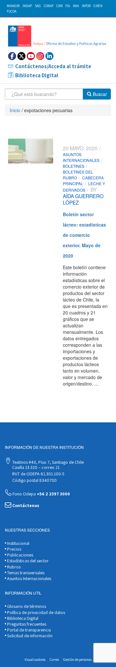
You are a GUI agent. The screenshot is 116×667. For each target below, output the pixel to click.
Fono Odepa (41, 494)
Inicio (15, 110)
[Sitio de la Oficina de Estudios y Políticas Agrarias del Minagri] (58, 36)
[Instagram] (40, 56)
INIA (76, 6)
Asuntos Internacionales (28, 578)
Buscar (99, 94)
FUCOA (11, 11)
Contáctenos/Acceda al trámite (53, 66)
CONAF (48, 6)
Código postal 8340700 (34, 480)
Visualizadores (34, 659)
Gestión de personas (77, 659)
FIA (67, 6)
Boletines (73, 166)
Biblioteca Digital (36, 75)
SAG (38, 6)
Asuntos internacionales (81, 157)
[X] (21, 56)
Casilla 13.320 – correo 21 (35, 467)
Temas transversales (25, 573)
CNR (59, 6)
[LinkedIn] (49, 56)
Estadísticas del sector (27, 561)
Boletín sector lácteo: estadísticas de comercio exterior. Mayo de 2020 (84, 235)
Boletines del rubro (78, 174)
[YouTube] (31, 56)
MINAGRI (13, 6)
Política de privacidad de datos (35, 612)
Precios (13, 549)
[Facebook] (12, 56)
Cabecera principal (83, 180)
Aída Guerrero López (83, 199)
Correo (54, 659)
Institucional (17, 543)
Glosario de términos (26, 606)
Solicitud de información (29, 636)
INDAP (27, 6)
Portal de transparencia (28, 630)
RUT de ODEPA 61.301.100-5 (37, 474)
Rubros (13, 567)
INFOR (86, 6)
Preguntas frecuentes (26, 624)
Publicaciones (19, 555)
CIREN (97, 6)
